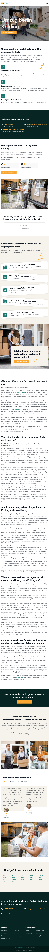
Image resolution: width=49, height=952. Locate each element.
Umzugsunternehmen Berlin (20, 947)
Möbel (42, 401)
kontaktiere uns (39, 426)
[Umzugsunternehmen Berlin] (6, 3)
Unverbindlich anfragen (8, 32)
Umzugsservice (20, 677)
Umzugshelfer (15, 409)
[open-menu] (46, 3)
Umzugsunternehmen (20, 392)
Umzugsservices (30, 927)
